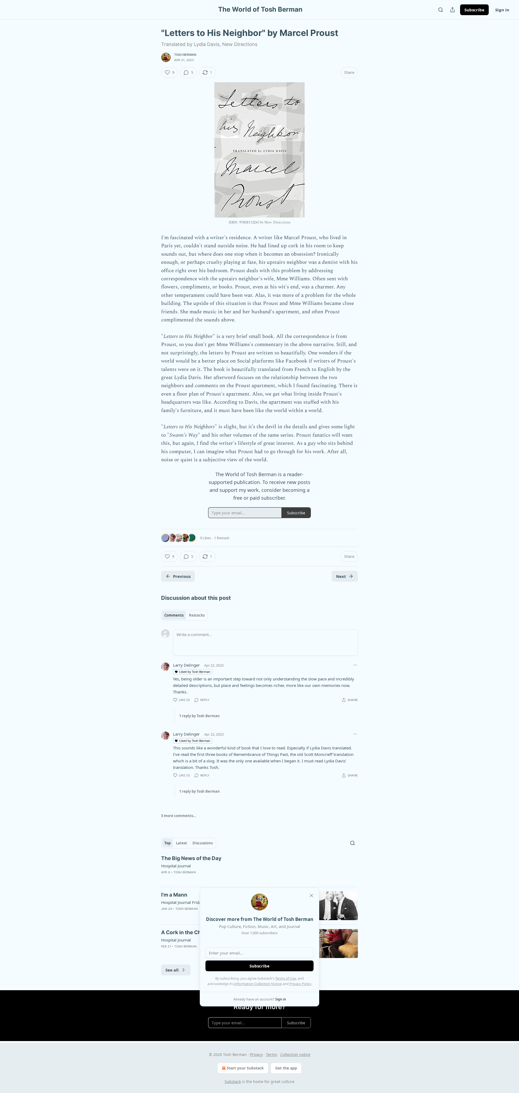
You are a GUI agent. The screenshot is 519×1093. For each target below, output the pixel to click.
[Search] (440, 9)
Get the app (286, 1068)
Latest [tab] (181, 843)
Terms (271, 1054)
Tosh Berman (185, 55)
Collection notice (295, 1054)
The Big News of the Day (191, 858)
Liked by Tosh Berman (194, 672)
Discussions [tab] (202, 843)
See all (172, 970)
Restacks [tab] (197, 615)
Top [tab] (167, 843)
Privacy (256, 1054)
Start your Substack (245, 1068)
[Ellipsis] (355, 665)
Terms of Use (285, 978)
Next (341, 576)
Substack (233, 1081)
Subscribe (474, 9)
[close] (311, 895)
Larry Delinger (186, 665)
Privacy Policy (300, 983)
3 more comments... (178, 815)
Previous (182, 576)
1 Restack (221, 537)
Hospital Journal (176, 865)
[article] (259, 869)
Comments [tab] (174, 615)
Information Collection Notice (258, 983)
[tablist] (184, 615)
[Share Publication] (452, 9)
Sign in (502, 9)
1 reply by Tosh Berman (199, 715)
